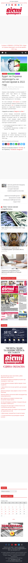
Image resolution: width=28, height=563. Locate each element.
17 (1, 511)
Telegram (16, 111)
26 (9, 513)
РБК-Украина (16, 101)
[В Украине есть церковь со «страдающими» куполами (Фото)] (14, 233)
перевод (10, 88)
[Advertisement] (14, 30)
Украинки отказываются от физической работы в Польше (11, 271)
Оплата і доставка (9, 547)
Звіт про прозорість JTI (14, 550)
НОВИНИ (5, 73)
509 (12, 105)
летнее (6, 88)
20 (13, 511)
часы (18, 88)
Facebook (13, 149)
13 (13, 509)
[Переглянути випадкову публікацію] (25, 52)
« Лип (13, 519)
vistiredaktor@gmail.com (15, 561)
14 (16, 509)
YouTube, (20, 147)
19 (9, 511)
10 (1, 509)
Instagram (19, 149)
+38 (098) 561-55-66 (15, 559)
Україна (17, 73)
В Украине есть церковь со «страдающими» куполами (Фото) (13, 248)
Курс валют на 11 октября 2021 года (13, 228)
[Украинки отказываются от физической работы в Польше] (14, 255)
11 (5, 509)
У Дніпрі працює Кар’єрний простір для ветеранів (13, 413)
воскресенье (21, 87)
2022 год (11, 87)
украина (14, 88)
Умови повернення (19, 547)
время (3, 88)
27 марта (16, 87)
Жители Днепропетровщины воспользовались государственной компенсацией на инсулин (16, 188)
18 (5, 511)
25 (5, 513)
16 (24, 509)
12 (9, 509)
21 (16, 511)
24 (1, 513)
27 (13, 513)
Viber (22, 111)
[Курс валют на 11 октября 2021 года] (14, 212)
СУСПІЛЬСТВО (11, 73)
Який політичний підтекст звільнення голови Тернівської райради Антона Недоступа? (11, 199)
